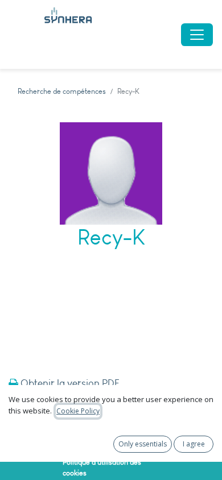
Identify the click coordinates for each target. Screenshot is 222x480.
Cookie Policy (78, 411)
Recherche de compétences (62, 91)
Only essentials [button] (142, 444)
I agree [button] (194, 444)
